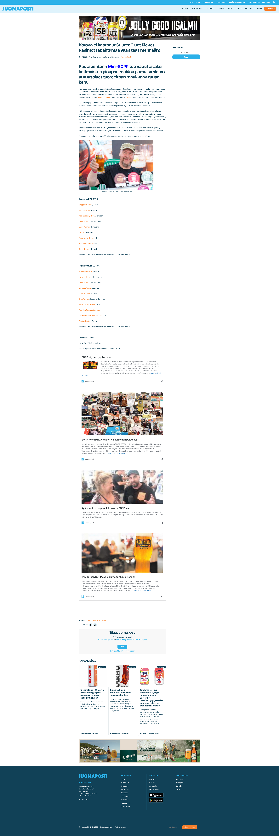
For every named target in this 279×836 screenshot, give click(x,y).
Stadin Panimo (85, 249)
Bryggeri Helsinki (85, 205)
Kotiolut (249, 9)
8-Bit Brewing (84, 210)
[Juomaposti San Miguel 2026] (139, 751)
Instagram (180, 783)
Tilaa (186, 57)
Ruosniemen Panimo (87, 238)
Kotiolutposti (125, 803)
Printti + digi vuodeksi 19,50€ (131, 640)
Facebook (179, 779)
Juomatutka (208, 2)
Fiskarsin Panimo (86, 277)
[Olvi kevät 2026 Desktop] (139, 28)
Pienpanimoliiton (104, 97)
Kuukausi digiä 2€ (105, 640)
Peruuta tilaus (83, 800)
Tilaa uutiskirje (189, 827)
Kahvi (259, 9)
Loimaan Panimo (85, 288)
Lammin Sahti (84, 221)
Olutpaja (82, 232)
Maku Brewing (84, 293)
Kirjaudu (266, 2)
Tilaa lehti (270, 9)
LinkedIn (179, 786)
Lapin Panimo (84, 227)
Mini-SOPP (118, 66)
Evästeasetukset (106, 827)
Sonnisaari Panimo (86, 243)
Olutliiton (129, 97)
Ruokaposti (125, 796)
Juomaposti (197, 9)
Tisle (230, 9)
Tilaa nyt (122, 647)
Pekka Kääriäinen (94, 620)
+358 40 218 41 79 (85, 796)
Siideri (221, 9)
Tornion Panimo (85, 321)
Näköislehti (254, 2)
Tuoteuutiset (126, 57)
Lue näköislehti (154, 789)
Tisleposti (124, 793)
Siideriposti (125, 789)
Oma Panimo (84, 299)
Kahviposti (124, 800)
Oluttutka (195, 2)
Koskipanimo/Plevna (87, 216)
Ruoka (239, 9)
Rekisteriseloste (120, 827)
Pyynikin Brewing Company (90, 310)
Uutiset (184, 9)
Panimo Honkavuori (87, 304)
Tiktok (178, 789)
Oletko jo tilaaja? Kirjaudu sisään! (122, 651)
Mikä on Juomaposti (237, 2)
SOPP (104, 620)
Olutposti (210, 9)
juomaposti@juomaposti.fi (88, 793)
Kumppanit (221, 2)
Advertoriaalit (125, 806)
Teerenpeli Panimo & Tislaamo (91, 315)
